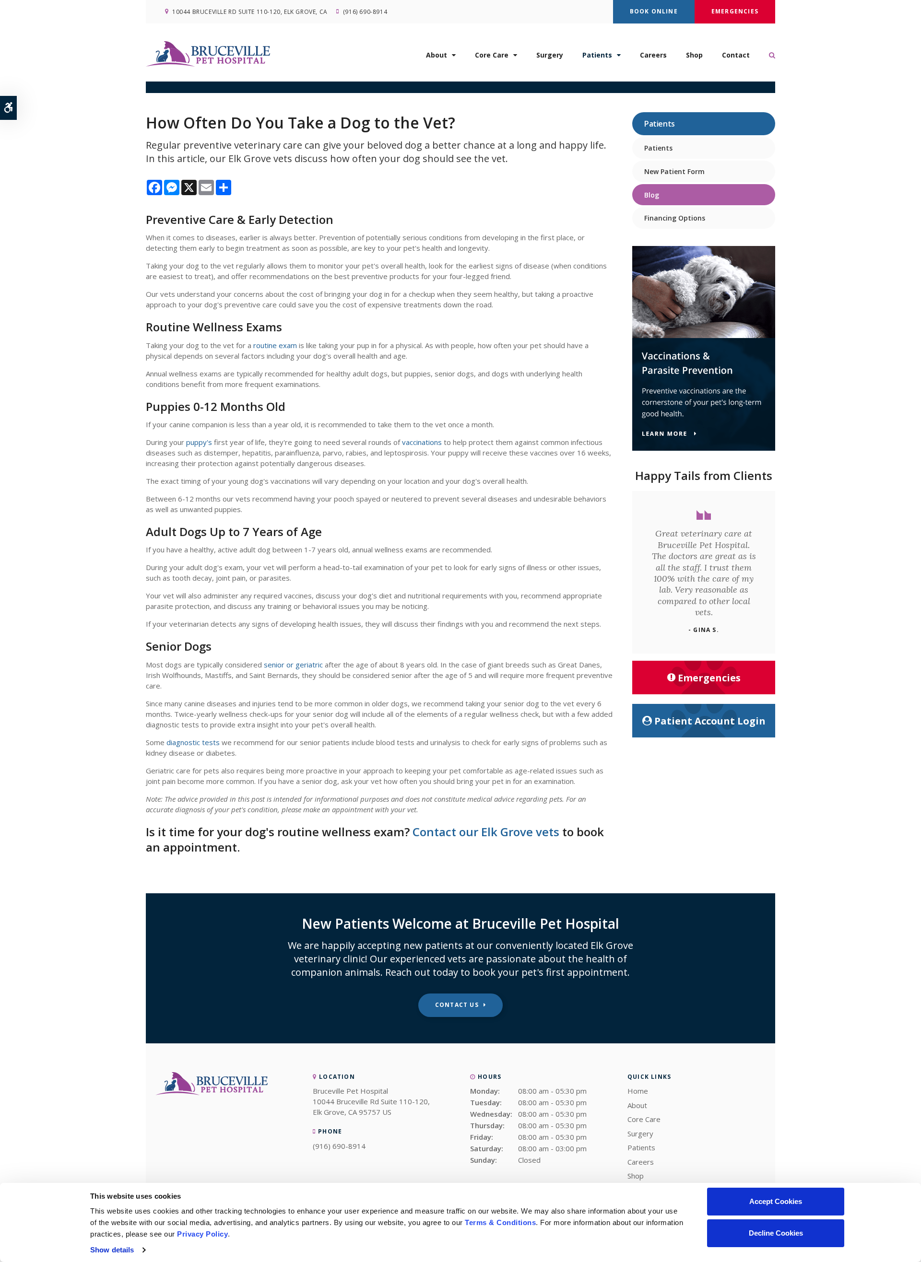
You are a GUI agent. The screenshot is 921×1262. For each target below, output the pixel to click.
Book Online (654, 11)
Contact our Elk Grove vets (486, 832)
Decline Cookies (776, 1233)
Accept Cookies (775, 1201)
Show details (112, 1250)
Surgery (549, 54)
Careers (653, 54)
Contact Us (457, 1005)
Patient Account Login (710, 720)
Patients (597, 54)
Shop (694, 54)
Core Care (491, 54)
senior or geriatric (293, 664)
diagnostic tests (193, 742)
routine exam (276, 345)
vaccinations (422, 442)
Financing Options (674, 217)
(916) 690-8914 (365, 12)
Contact (736, 54)
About (436, 54)
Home (637, 1091)
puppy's (199, 442)
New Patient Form (674, 171)
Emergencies (734, 11)
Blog (651, 194)
